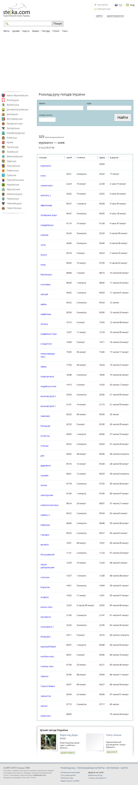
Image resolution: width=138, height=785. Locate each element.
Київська (12, 137)
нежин (44, 705)
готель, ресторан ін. (97, 778)
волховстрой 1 (48, 406)
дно (42, 455)
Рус (121, 5)
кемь (43, 264)
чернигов (46, 695)
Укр (132, 5)
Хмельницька (14, 193)
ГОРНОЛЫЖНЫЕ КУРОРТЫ (91, 767)
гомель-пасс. (47, 666)
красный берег (48, 646)
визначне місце (95, 775)
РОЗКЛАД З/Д (68, 767)
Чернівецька (14, 203)
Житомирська (15, 118)
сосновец (45, 284)
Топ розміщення (68, 775)
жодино (45, 597)
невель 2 (45, 514)
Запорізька (13, 128)
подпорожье (47, 376)
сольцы (44, 445)
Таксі (65, 31)
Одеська (11, 161)
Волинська (13, 104)
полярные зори (49, 215)
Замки (35, 31)
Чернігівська (14, 208)
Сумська (11, 175)
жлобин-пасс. (48, 656)
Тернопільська (15, 179)
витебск (45, 544)
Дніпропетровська (17, 109)
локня (44, 485)
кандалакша (47, 225)
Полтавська (13, 165)
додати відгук (68, 752)
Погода (46, 31)
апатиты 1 (46, 195)
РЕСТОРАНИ (112, 767)
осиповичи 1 (47, 626)
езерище (45, 524)
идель (44, 304)
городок (45, 534)
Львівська (12, 151)
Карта (25, 31)
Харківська (13, 184)
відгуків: (112, 751)
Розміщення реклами (70, 772)
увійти (99, 15)
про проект (103, 4)
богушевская (47, 554)
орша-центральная (47, 566)
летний (44, 294)
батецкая (45, 425)
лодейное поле (48, 386)
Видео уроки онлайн (70, 780)
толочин (45, 577)
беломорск (46, 274)
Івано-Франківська (17, 95)
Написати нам (104, 9)
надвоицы (46, 314)
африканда (46, 205)
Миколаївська (15, 156)
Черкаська (13, 198)
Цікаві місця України (54, 730)
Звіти (6, 31)
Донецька (12, 114)
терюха (44, 676)
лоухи (44, 254)
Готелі (56, 31)
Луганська (13, 147)
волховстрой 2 (48, 396)
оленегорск (47, 185)
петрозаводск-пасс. (48, 355)
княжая (44, 234)
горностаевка (48, 686)
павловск (45, 415)
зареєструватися (115, 15)
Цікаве (16, 31)
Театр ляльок (113, 735)
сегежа (44, 323)
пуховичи (46, 616)
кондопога (46, 343)
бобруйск (46, 636)
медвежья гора (49, 333)
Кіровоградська (16, 132)
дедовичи (46, 465)
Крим (10, 142)
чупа (43, 244)
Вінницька (13, 100)
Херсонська (13, 189)
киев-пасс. (46, 715)
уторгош (45, 435)
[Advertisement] (69, 61)
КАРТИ (124, 767)
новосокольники (49, 505)
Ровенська (13, 170)
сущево (44, 475)
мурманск (46, 165)
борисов (45, 587)
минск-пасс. (47, 606)
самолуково (47, 495)
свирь (44, 366)
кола (43, 175)
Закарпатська (15, 123)
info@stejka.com (39, 775)
